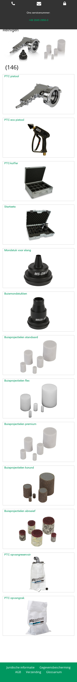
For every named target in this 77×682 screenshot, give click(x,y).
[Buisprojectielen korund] (38, 487)
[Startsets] (38, 226)
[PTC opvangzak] (38, 618)
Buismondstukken (15, 293)
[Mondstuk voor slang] (38, 270)
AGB (18, 672)
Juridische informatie (20, 667)
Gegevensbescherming (55, 667)
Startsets (10, 206)
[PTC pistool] (38, 96)
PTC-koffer (11, 163)
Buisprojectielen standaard (21, 337)
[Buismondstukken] (38, 313)
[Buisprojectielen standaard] (38, 357)
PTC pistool (11, 76)
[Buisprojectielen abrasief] (38, 531)
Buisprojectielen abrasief (19, 511)
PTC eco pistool (14, 119)
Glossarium (54, 672)
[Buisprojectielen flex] (38, 400)
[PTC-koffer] (38, 183)
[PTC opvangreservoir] (38, 574)
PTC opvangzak (14, 598)
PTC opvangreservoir (17, 554)
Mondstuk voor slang (17, 250)
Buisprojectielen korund (19, 467)
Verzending (33, 672)
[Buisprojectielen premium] (38, 444)
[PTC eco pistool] (38, 139)
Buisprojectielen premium (20, 424)
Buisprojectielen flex (17, 380)
